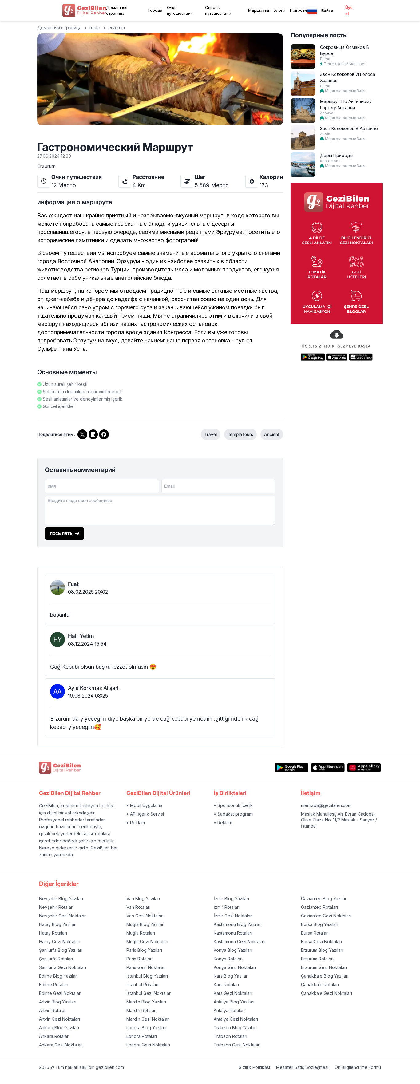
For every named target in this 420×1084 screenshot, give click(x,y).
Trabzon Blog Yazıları (235, 1027)
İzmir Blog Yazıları (231, 898)
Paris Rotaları (139, 958)
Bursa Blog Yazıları (319, 924)
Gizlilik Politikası (254, 1067)
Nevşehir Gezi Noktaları (63, 915)
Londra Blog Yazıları (146, 1027)
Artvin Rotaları (53, 1010)
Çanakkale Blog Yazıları (324, 976)
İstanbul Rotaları (142, 984)
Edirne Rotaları (53, 984)
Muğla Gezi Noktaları (147, 941)
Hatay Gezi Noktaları (59, 941)
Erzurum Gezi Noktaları (324, 967)
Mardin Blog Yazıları (146, 1001)
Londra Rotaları (141, 1036)
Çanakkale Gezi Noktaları (326, 993)
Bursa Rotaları (315, 933)
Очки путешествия (180, 10)
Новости (298, 10)
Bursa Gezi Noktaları (321, 941)
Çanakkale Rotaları (320, 984)
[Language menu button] (312, 10)
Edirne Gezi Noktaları (60, 993)
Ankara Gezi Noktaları (61, 1044)
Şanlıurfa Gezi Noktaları (62, 967)
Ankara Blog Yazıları (59, 1027)
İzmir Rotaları (227, 907)
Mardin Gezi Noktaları (148, 1019)
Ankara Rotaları (54, 1036)
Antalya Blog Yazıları (234, 1001)
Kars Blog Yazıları (231, 976)
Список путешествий (218, 10)
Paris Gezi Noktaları (146, 967)
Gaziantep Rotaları (319, 907)
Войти (327, 10)
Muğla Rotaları (140, 933)
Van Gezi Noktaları (145, 915)
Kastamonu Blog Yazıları (238, 924)
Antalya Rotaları (229, 1010)
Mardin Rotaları (141, 1010)
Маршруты (258, 10)
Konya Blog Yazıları (233, 950)
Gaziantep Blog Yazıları (324, 898)
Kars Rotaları (226, 984)
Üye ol (348, 10)
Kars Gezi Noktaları (233, 993)
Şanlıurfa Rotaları (56, 958)
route (94, 27)
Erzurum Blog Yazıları (322, 950)
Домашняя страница (116, 10)
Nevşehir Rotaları (56, 907)
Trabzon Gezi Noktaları (237, 1044)
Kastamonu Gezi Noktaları (239, 941)
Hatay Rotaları (53, 933)
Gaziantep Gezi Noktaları (326, 915)
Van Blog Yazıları (143, 898)
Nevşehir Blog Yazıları (61, 898)
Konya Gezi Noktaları (235, 967)
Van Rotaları (138, 907)
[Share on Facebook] (104, 434)
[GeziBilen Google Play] (291, 768)
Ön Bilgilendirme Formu (358, 1067)
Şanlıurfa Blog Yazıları (60, 950)
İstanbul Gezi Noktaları (149, 993)
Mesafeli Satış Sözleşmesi (302, 1067)
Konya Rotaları (228, 958)
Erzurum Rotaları (317, 958)
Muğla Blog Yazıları (145, 924)
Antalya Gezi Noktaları (236, 1019)
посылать (61, 533)
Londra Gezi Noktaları (148, 1044)
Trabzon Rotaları (230, 1036)
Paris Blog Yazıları (144, 950)
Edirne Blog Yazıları (58, 976)
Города (155, 10)
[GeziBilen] (84, 10)
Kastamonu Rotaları (233, 933)
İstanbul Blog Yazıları (147, 976)
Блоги (279, 10)
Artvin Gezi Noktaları (59, 1019)
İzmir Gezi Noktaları (233, 915)
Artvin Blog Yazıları (57, 1001)
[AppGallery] (364, 768)
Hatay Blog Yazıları (58, 924)
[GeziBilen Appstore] (328, 768)
